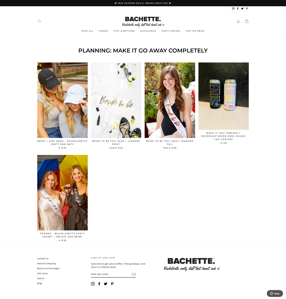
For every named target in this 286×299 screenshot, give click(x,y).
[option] (143, 3)
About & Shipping (46, 263)
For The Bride (195, 31)
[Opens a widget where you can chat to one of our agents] (275, 294)
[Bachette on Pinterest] (112, 284)
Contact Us (43, 258)
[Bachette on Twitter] (105, 284)
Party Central (171, 31)
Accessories (148, 31)
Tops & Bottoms (124, 31)
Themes (103, 31)
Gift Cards (42, 273)
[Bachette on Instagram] (93, 284)
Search (40, 278)
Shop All (87, 31)
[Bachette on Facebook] (99, 284)
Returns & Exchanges (48, 268)
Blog (39, 283)
